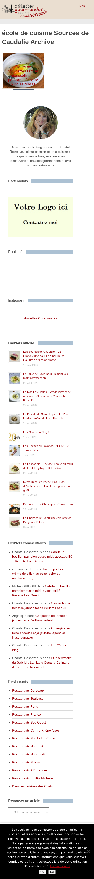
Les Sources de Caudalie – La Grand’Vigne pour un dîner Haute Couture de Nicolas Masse (44, 356)
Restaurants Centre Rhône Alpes (36, 730)
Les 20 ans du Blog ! (36, 432)
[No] (88, 851)
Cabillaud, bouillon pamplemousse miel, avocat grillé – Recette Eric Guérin (42, 556)
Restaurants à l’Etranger (29, 770)
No (52, 872)
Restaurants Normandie (29, 754)
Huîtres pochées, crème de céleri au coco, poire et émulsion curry (39, 573)
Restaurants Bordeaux (28, 690)
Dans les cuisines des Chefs (32, 786)
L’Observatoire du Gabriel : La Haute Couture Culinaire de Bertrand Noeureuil (42, 662)
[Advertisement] (44, 274)
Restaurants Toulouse (28, 698)
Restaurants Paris (25, 706)
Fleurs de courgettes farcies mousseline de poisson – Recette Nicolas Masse (23, 75)
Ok (42, 872)
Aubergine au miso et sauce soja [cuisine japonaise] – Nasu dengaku (41, 632)
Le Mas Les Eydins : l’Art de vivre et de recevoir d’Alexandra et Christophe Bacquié (47, 396)
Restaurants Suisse (26, 762)
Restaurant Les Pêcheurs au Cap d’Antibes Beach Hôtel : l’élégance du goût (46, 486)
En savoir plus (60, 866)
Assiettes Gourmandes (40, 318)
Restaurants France (26, 714)
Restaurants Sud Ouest (29, 722)
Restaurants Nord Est (27, 746)
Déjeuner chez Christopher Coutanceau (48, 504)
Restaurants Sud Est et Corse (33, 738)
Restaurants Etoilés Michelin (32, 778)
